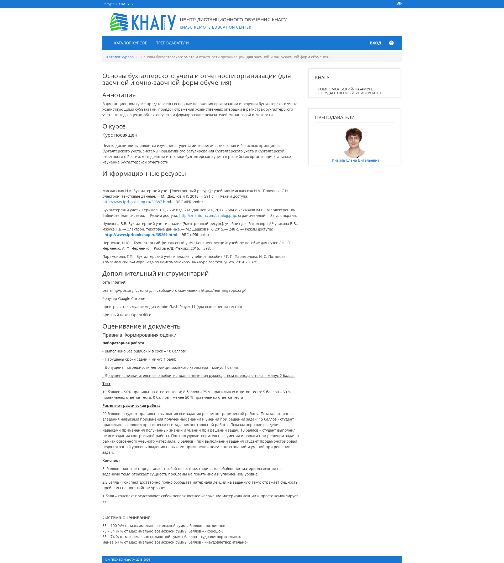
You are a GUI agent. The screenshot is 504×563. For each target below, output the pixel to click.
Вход (375, 42)
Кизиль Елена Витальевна (356, 160)
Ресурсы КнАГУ (116, 3)
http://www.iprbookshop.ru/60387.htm (136, 201)
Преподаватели (172, 42)
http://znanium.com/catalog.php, (208, 215)
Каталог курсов (131, 42)
